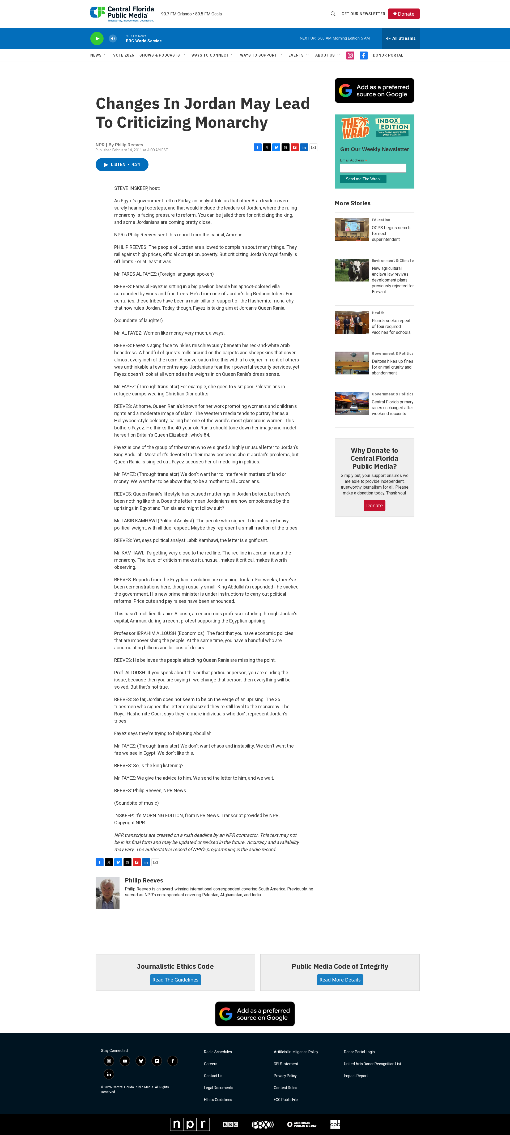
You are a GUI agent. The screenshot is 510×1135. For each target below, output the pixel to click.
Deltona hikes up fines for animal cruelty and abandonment (392, 367)
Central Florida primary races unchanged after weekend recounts (393, 407)
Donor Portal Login (359, 1052)
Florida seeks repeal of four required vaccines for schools (391, 326)
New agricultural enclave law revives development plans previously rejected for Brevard (393, 280)
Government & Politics (393, 353)
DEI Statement (286, 1064)
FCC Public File (286, 1100)
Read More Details (340, 979)
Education (381, 219)
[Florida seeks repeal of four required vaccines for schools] (352, 322)
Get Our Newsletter (363, 14)
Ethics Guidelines (218, 1100)
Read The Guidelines (175, 979)
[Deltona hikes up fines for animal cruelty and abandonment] (352, 363)
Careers (210, 1064)
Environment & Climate (393, 260)
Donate (406, 14)
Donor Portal (388, 55)
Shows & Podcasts (159, 55)
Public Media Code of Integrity (340, 966)
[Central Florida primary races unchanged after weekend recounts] (352, 403)
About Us (325, 55)
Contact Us (213, 1076)
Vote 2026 (123, 55)
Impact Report (356, 1076)
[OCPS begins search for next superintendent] (352, 229)
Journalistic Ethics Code (175, 966)
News (96, 55)
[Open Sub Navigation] (106, 55)
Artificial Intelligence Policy (296, 1052)
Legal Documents (218, 1088)
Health (378, 312)
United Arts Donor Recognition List (372, 1064)
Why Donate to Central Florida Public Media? (374, 458)
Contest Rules (285, 1088)
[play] (97, 39)
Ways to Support (258, 55)
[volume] (112, 39)
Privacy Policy (285, 1076)
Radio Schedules (218, 1052)
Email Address (353, 160)
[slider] (121, 38)
